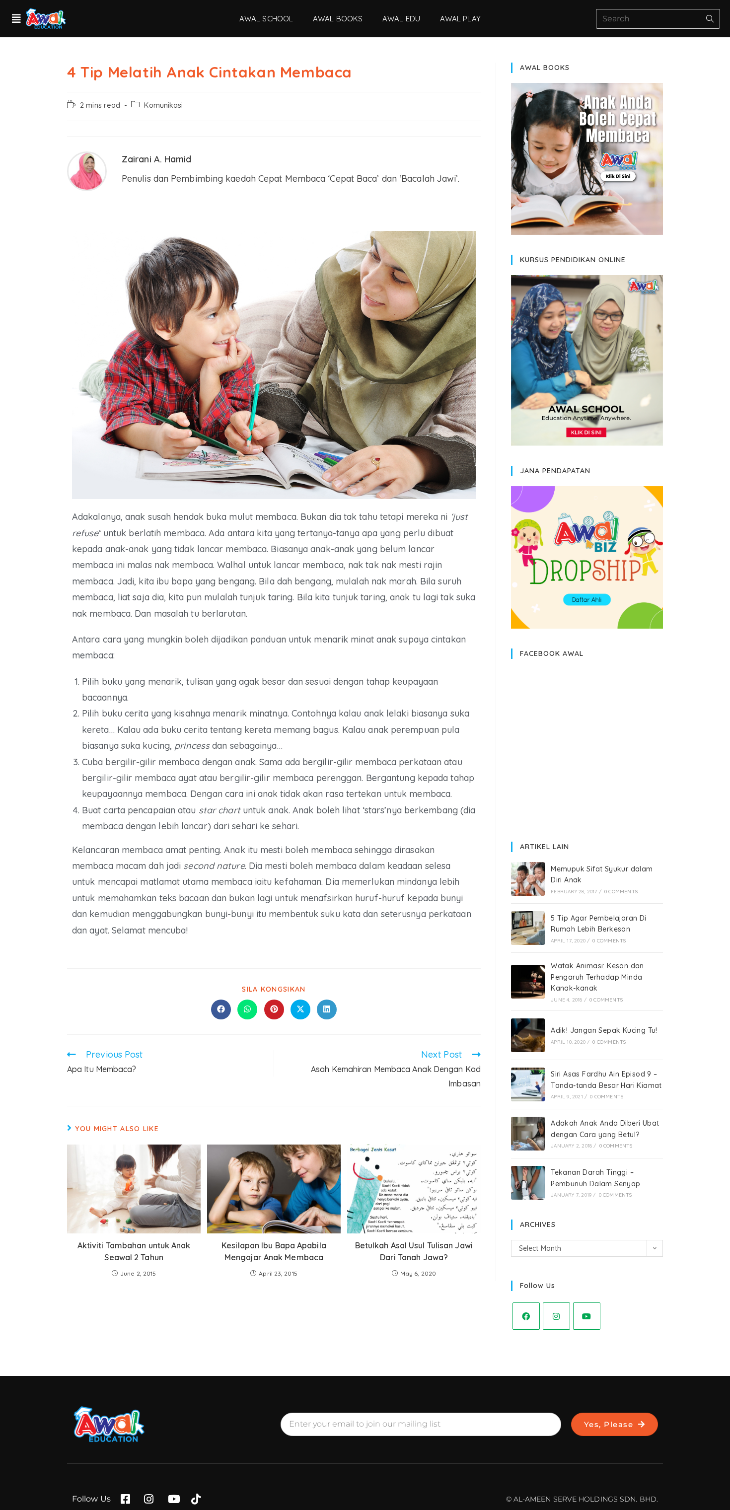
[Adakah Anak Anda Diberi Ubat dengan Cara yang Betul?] (528, 1133)
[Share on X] (300, 1009)
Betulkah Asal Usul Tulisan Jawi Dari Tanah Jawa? (414, 1251)
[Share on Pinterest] (274, 1009)
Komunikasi (163, 105)
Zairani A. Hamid (157, 159)
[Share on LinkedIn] (327, 1009)
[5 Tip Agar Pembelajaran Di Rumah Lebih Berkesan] (528, 928)
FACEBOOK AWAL (552, 653)
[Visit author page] (87, 170)
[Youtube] (586, 1316)
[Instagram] (556, 1316)
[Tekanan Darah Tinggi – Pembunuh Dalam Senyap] (528, 1183)
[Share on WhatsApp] (247, 1009)
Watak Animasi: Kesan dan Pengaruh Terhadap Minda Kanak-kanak (597, 977)
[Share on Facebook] (221, 1009)
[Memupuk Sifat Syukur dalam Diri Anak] (528, 879)
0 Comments (621, 891)
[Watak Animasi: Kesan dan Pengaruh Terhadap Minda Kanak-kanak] (528, 982)
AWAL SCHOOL (266, 18)
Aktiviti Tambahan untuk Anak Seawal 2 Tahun (134, 1251)
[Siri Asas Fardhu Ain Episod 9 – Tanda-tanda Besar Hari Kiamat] (528, 1084)
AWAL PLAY (460, 18)
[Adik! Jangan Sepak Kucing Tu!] (528, 1035)
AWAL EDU (401, 18)
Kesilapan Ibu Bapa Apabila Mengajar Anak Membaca (273, 1251)
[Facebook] (526, 1316)
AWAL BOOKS (338, 18)
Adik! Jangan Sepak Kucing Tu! (604, 1030)
